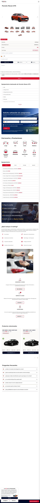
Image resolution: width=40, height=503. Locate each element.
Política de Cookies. (4, 496)
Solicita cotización (33, 501)
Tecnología (24, 165)
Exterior (6, 165)
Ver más (20, 104)
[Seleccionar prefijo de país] (2, 56)
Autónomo (20, 62)
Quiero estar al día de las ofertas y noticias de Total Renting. (11, 71)
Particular (7, 62)
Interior (15, 165)
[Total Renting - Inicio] (4, 1)
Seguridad (33, 165)
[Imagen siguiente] (37, 16)
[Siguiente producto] (38, 358)
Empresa (33, 62)
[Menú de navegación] (38, 2)
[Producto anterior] (35, 358)
